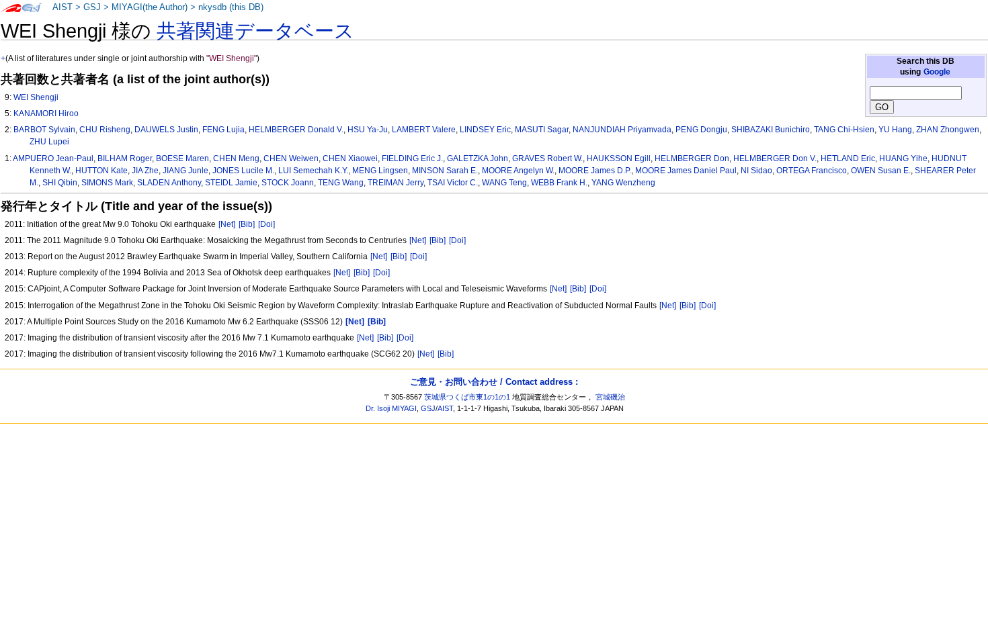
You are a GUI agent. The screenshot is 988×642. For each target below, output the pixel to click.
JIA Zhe (145, 170)
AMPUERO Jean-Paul (53, 158)
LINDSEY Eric (485, 129)
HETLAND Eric (848, 158)
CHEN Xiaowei (350, 158)
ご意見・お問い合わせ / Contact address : (494, 382)
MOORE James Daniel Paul (686, 170)
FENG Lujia (223, 129)
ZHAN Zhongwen (947, 129)
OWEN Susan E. (881, 170)
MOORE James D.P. (595, 170)
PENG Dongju (701, 129)
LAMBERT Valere (424, 129)
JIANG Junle (185, 170)
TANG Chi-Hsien (844, 129)
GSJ (92, 7)
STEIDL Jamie (231, 182)
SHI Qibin (59, 182)
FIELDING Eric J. (412, 158)
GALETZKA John (477, 158)
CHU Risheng (104, 129)
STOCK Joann (287, 182)
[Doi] (266, 224)
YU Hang (895, 129)
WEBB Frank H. (559, 182)
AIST (62, 7)
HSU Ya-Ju (367, 129)
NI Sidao (756, 170)
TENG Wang (341, 182)
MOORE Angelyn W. (518, 170)
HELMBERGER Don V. (775, 158)
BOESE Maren (182, 158)
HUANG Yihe (903, 158)
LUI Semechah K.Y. (313, 170)
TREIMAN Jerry (395, 182)
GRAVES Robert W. (547, 158)
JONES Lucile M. (243, 170)
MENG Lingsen (380, 170)
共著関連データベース (255, 31)
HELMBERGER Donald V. (296, 129)
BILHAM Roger (124, 158)
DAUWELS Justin (166, 129)
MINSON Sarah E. (445, 170)
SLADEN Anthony (169, 182)
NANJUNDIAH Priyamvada (622, 129)
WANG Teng (504, 182)
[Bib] (247, 224)
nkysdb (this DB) (230, 7)
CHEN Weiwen (291, 158)
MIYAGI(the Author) (150, 7)
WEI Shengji (35, 97)
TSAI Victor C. (452, 182)
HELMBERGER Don (692, 158)
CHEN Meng (236, 158)
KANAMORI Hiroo (46, 113)
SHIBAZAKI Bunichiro (770, 129)
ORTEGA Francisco (811, 170)
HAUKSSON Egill (619, 158)
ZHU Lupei (49, 141)
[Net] (226, 224)
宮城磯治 (610, 397)
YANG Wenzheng (623, 182)
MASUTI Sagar (542, 129)
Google (936, 72)
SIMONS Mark (107, 182)
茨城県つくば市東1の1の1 (467, 397)
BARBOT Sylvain (44, 129)
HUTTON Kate (101, 170)
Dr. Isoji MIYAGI (391, 408)
